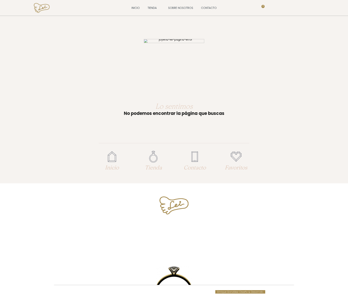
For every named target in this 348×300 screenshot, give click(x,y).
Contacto (195, 167)
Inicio (112, 167)
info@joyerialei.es (174, 240)
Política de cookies (141, 292)
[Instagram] (177, 253)
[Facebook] (170, 253)
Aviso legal (161, 292)
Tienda (153, 167)
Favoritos (236, 167)
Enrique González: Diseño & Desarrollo (240, 292)
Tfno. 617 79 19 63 (174, 225)
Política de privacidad (184, 292)
